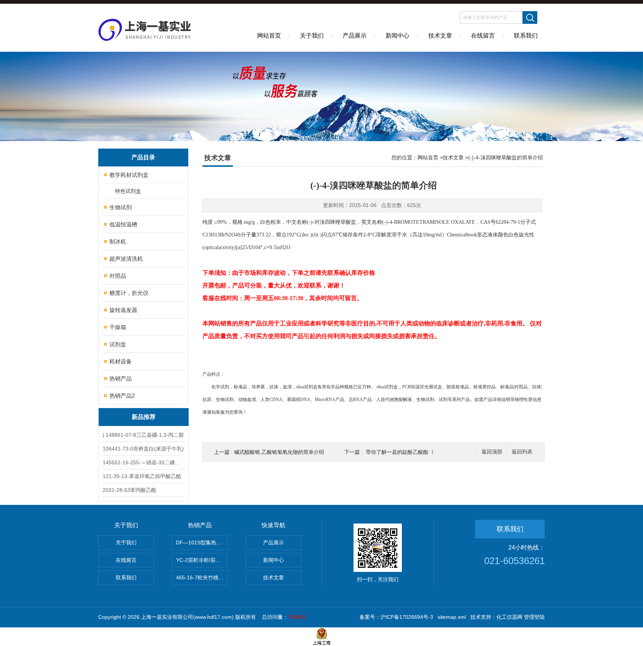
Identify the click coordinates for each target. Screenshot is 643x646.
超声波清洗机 (126, 258)
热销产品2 (122, 395)
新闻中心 (397, 35)
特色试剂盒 (128, 191)
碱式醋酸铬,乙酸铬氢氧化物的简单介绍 (279, 452)
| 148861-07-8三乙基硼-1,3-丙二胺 (143, 435)
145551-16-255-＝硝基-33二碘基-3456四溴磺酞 (144, 462)
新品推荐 (144, 417)
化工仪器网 (509, 617)
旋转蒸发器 (123, 310)
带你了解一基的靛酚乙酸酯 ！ (400, 452)
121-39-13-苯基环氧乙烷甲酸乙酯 (142, 476)
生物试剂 (120, 207)
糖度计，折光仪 (128, 293)
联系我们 (526, 35)
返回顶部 (492, 452)
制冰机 (117, 241)
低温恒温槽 (123, 224)
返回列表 (522, 452)
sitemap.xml (452, 617)
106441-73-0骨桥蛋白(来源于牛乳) (143, 449)
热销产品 (120, 378)
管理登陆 (534, 617)
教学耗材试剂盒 (128, 175)
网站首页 (269, 35)
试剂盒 (117, 344)
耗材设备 (120, 361)
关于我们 (312, 35)
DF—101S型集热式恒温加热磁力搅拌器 (202, 542)
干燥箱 (117, 327)
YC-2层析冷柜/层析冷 (201, 560)
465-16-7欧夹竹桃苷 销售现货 (202, 577)
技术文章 (440, 35)
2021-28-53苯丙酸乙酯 (129, 490)
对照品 (117, 276)
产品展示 (355, 35)
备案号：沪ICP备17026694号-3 (396, 617)
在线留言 (483, 35)
